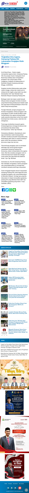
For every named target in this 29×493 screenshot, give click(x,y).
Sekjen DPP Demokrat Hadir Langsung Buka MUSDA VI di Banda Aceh (14, 21)
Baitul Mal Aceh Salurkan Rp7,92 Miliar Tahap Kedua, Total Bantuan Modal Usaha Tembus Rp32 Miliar (14, 18)
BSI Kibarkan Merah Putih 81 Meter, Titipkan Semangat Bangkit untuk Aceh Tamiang (14, 23)
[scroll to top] (26, 490)
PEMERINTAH (19, 8)
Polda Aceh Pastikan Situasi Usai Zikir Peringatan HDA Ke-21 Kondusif (18, 305)
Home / (3, 51)
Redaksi (10, 483)
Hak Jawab (21, 483)
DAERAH (12, 8)
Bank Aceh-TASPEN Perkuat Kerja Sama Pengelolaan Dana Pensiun (14, 15)
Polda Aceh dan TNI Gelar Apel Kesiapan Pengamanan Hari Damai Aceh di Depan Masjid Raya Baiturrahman (18, 322)
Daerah (6, 51)
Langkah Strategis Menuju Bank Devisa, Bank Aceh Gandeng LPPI (18, 312)
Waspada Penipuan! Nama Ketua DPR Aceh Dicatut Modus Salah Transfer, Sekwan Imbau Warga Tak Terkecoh (18, 331)
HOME (2, 8)
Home (6, 483)
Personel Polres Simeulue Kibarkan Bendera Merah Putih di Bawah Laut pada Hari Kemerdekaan (18, 296)
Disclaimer (15, 483)
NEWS (7, 8)
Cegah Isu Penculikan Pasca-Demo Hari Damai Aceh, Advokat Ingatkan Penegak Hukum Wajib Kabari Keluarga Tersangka (14, 12)
